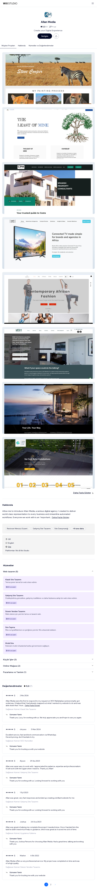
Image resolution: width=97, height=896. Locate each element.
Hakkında (22, 45)
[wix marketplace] (10, 3)
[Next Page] (55, 884)
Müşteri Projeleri (8, 45)
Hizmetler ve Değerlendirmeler (41, 45)
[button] (48, 78)
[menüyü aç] (92, 3)
